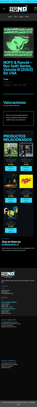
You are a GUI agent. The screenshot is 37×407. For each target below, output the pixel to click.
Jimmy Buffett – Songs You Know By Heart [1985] (26, 192)
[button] (4, 8)
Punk (27, 17)
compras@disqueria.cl (7, 293)
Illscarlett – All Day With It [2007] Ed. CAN (11, 161)
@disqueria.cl (10, 244)
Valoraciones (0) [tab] (8, 95)
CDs (15, 17)
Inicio (10, 17)
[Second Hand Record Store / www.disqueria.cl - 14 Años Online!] (18, 8)
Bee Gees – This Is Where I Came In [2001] (26, 161)
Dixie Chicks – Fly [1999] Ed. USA (11, 223)
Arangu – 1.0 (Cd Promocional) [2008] (10, 192)
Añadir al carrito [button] (11, 168)
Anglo (21, 17)
